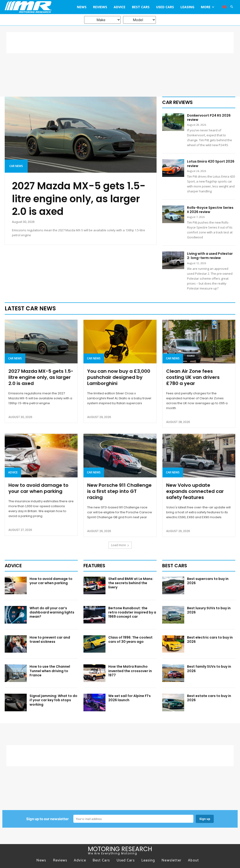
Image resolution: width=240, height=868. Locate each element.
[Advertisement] (120, 42)
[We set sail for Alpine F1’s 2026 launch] (94, 702)
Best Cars (174, 565)
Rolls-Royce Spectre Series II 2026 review (210, 209)
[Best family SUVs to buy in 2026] (173, 673)
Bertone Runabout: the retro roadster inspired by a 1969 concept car (132, 612)
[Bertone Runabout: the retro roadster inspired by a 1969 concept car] (94, 615)
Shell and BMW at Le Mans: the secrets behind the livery (130, 583)
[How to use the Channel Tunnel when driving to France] (16, 673)
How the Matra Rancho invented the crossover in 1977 (130, 670)
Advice (13, 472)
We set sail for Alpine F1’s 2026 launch (129, 697)
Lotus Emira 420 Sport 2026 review (210, 163)
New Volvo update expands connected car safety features (195, 491)
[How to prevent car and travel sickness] (16, 644)
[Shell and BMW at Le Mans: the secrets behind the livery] (94, 585)
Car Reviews (177, 102)
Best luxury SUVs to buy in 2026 (209, 610)
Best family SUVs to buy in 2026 (209, 668)
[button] (231, 7)
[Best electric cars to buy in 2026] (173, 644)
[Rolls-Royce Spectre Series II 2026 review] (173, 214)
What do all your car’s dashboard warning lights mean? (52, 612)
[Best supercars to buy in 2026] (173, 585)
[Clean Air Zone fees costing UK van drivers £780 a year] (198, 342)
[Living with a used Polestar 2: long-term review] (173, 260)
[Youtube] (224, 7)
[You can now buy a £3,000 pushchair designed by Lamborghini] (119, 342)
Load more (118, 545)
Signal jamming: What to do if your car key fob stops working (53, 700)
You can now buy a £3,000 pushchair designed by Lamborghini (118, 377)
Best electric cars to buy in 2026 (210, 639)
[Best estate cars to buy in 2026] (173, 702)
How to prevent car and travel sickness (50, 639)
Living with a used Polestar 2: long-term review (210, 255)
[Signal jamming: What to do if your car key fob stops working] (16, 702)
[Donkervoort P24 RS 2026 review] (173, 122)
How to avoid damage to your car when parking (38, 488)
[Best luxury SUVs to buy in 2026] (173, 615)
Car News (16, 166)
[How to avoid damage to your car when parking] (41, 456)
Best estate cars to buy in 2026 (209, 697)
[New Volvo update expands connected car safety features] (198, 456)
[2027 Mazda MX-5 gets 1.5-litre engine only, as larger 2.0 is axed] (81, 135)
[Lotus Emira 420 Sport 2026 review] (173, 168)
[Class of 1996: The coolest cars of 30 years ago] (94, 644)
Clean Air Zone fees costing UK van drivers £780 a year (193, 377)
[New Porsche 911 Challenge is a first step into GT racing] (119, 456)
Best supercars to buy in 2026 (208, 580)
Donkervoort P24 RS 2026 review (209, 117)
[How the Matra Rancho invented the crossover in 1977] (94, 673)
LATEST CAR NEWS (30, 308)
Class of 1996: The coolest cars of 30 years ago (130, 639)
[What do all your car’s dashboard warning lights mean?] (16, 615)
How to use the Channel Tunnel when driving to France (50, 670)
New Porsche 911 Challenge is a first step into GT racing (119, 491)
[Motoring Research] (33, 7)
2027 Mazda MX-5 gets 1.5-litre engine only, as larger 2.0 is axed (79, 198)
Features (94, 565)
